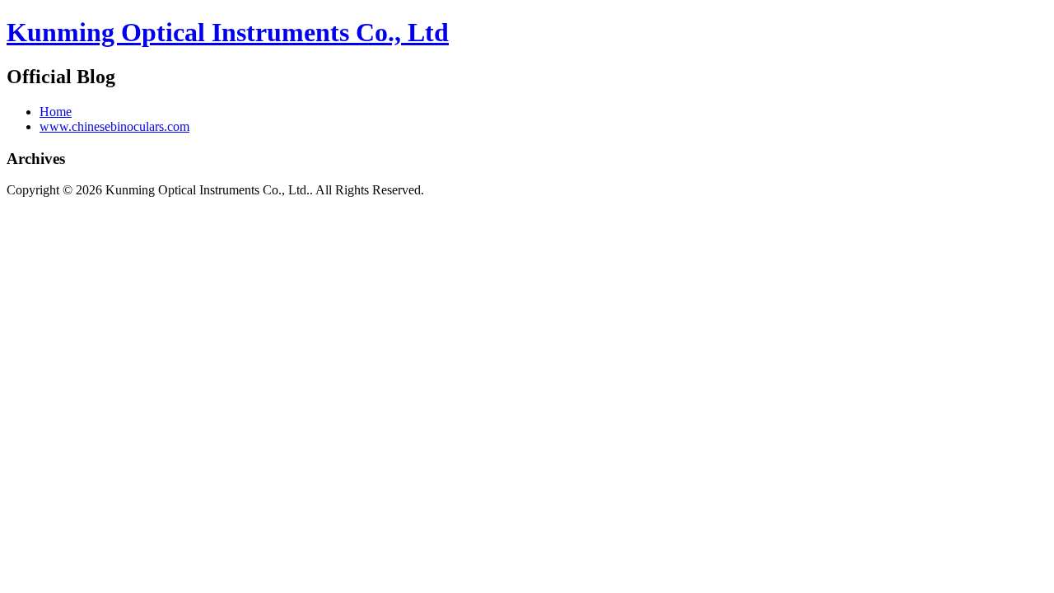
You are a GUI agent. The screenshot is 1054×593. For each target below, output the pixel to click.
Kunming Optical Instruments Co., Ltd (228, 32)
